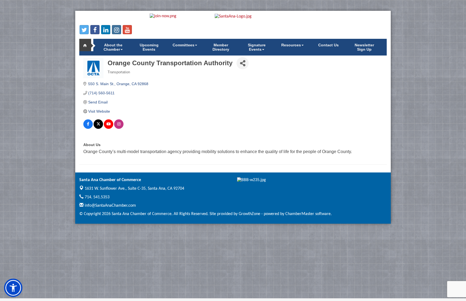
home (87, 45)
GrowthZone (249, 214)
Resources (291, 45)
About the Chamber (113, 47)
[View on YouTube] (108, 127)
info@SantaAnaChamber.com (110, 205)
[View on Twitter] (98, 127)
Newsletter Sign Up (364, 47)
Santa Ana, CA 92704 (134, 188)
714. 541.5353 (96, 197)
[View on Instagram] (119, 127)
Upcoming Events (149, 47)
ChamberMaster (299, 214)
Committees (183, 45)
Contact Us (328, 45)
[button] (13, 288)
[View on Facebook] (88, 127)
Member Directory (221, 47)
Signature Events (257, 47)
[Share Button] (243, 63)
